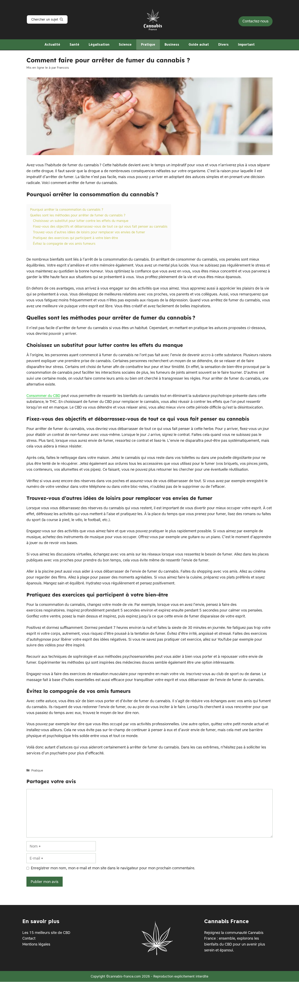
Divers (223, 44)
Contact (28, 938)
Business (172, 44)
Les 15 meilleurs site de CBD (46, 932)
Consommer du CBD (43, 395)
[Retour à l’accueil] (153, 18)
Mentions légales (36, 944)
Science (125, 44)
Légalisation (99, 44)
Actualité (52, 44)
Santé (74, 44)
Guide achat (199, 44)
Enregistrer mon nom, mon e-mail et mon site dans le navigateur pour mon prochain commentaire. (113, 868)
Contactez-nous (255, 21)
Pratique (148, 44)
